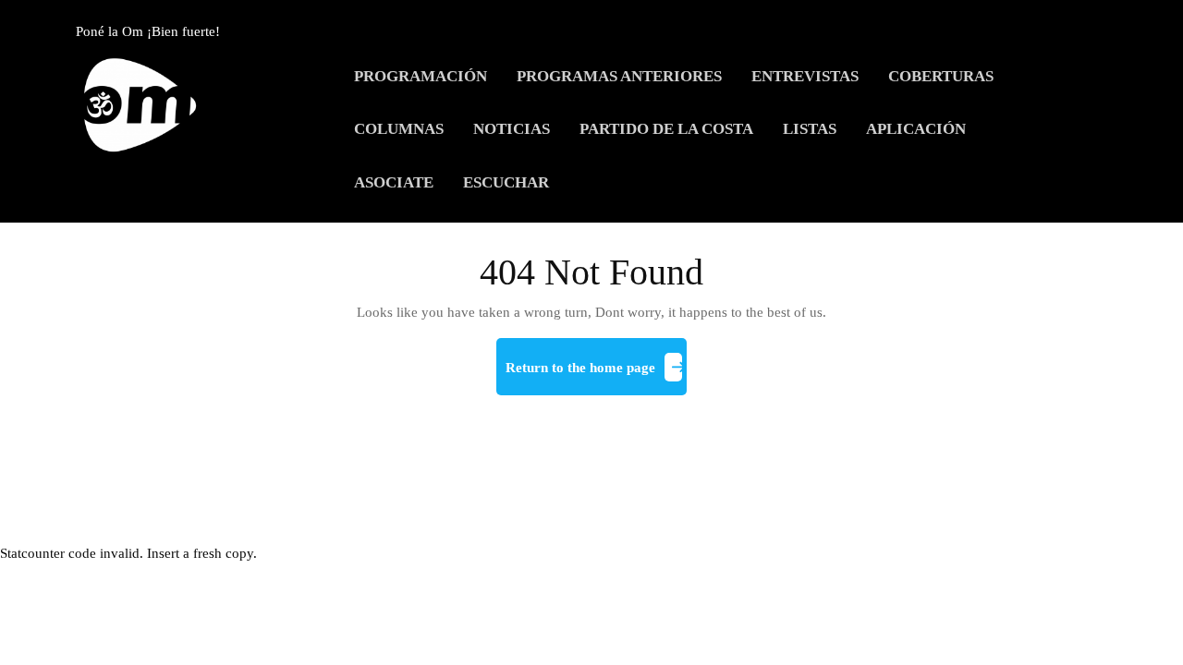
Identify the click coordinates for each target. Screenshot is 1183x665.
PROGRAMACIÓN (420, 76)
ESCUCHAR (506, 182)
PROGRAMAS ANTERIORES (619, 76)
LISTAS (809, 129)
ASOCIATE (393, 182)
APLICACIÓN (916, 129)
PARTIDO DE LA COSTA (666, 129)
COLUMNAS (399, 129)
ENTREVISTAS (805, 76)
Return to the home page (596, 375)
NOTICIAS (511, 129)
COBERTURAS (941, 76)
